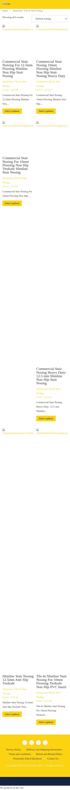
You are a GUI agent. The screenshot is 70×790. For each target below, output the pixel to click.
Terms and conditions (20, 754)
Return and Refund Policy (49, 754)
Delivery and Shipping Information (44, 749)
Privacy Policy (13, 749)
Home (5, 11)
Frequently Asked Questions (27, 758)
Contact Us (52, 758)
